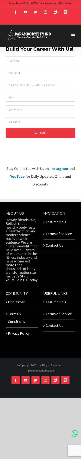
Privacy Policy (19, 333)
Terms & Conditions (16, 317)
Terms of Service (59, 233)
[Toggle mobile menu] (73, 34)
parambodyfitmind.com (41, 370)
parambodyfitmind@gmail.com (56, 3)
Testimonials (56, 221)
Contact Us (54, 245)
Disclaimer (16, 302)
